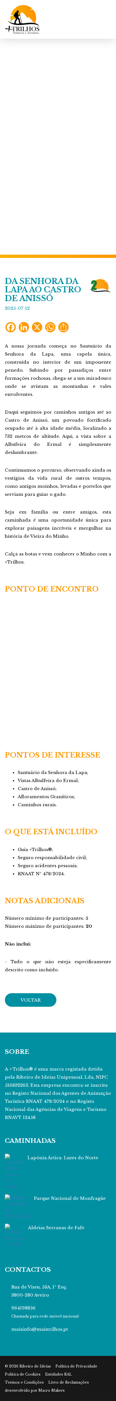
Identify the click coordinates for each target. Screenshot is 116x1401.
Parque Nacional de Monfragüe (70, 1198)
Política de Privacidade (76, 1366)
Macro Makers (51, 1390)
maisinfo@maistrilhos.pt (39, 1329)
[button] (8, 147)
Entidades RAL (58, 1374)
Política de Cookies (23, 1374)
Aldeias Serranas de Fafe (56, 1227)
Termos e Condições (24, 1382)
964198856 (23, 1308)
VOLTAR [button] (31, 1000)
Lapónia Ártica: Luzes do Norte (62, 1158)
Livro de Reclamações (68, 1382)
